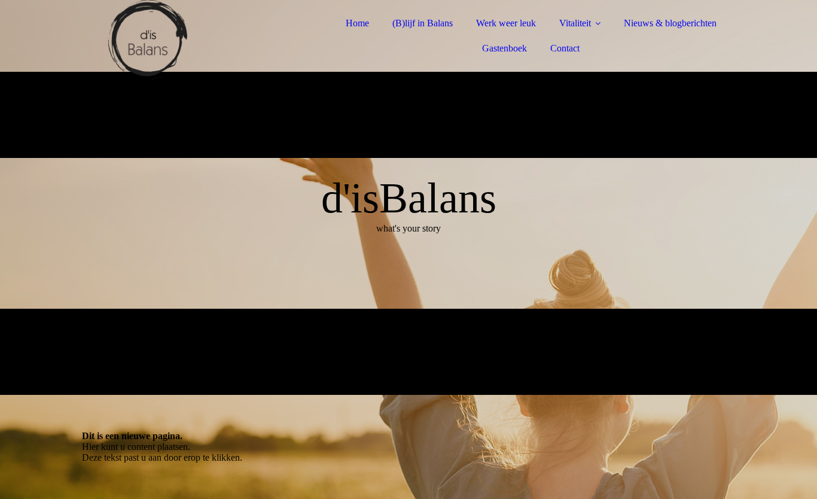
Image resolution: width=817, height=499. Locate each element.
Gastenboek (504, 48)
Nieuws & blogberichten (670, 23)
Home (357, 23)
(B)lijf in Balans (422, 23)
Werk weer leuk (506, 23)
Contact (565, 48)
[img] (186, 42)
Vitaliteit (575, 23)
